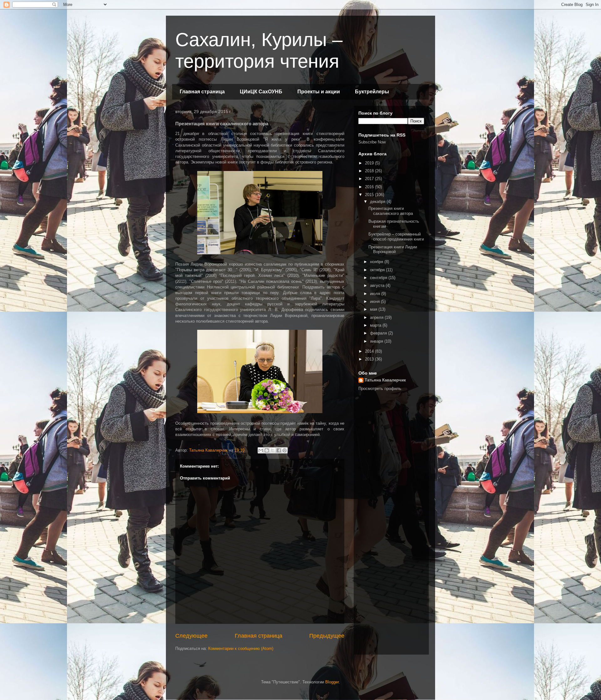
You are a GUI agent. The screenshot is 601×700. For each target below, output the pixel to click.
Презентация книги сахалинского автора (390, 211)
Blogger (332, 682)
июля (375, 293)
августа (378, 285)
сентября (379, 277)
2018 (370, 171)
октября (378, 269)
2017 (370, 178)
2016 (370, 186)
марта (376, 325)
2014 (370, 351)
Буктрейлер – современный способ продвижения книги (396, 236)
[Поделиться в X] (273, 450)
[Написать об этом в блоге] (267, 450)
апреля (377, 317)
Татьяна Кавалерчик (385, 380)
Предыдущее (326, 636)
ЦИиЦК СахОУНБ (261, 91)
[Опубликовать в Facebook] (278, 450)
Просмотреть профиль (379, 388)
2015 (370, 194)
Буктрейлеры (372, 91)
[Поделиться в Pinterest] (284, 450)
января (377, 341)
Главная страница (202, 91)
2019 (370, 163)
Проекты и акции (318, 91)
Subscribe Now (372, 142)
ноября (377, 261)
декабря (378, 201)
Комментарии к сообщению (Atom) (240, 648)
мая (374, 309)
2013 (370, 359)
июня (375, 301)
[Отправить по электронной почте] (261, 450)
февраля (379, 333)
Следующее (191, 636)
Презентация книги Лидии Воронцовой (392, 249)
